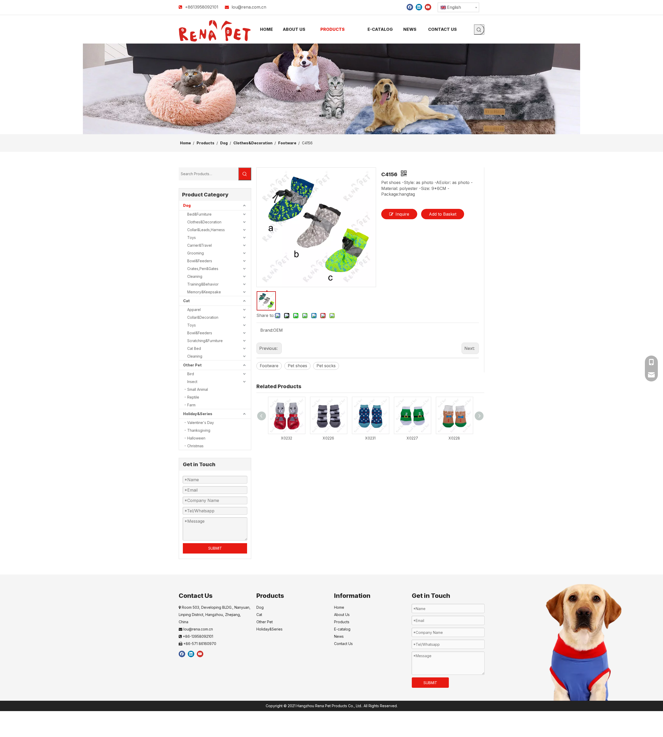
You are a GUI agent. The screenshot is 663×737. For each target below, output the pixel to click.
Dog (187, 205)
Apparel (194, 309)
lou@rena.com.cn (249, 7)
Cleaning (194, 276)
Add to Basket (442, 214)
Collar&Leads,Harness (206, 230)
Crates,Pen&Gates (202, 268)
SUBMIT (215, 548)
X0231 (370, 438)
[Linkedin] (419, 6)
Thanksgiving (198, 430)
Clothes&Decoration (204, 222)
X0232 (286, 438)
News (339, 636)
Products (341, 622)
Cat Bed (194, 348)
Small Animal (197, 389)
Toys (191, 237)
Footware (269, 365)
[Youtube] (428, 6)
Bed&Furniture (199, 214)
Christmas (195, 446)
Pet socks (326, 365)
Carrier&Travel (199, 245)
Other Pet (192, 365)
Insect (192, 381)
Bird (190, 374)
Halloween (196, 438)
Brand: (266, 330)
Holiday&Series (197, 414)
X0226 (328, 438)
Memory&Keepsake (204, 292)
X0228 (454, 438)
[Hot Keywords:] (479, 29)
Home (339, 607)
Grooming (195, 253)
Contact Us (343, 643)
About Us (342, 614)
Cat (186, 301)
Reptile (193, 397)
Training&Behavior (203, 284)
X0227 (412, 438)
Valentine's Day (200, 422)
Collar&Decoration (202, 317)
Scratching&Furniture (205, 340)
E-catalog (342, 629)
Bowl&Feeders (199, 261)
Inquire (402, 214)
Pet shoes (297, 365)
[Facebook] (410, 6)
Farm (191, 405)
